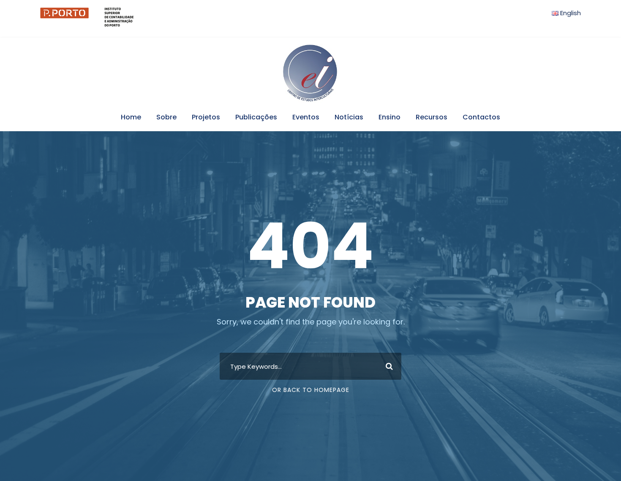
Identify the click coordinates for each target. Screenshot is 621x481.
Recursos (431, 117)
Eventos (305, 117)
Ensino (389, 117)
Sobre (166, 117)
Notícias (349, 117)
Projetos (206, 117)
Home (131, 117)
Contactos (481, 117)
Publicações (256, 117)
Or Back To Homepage (310, 390)
